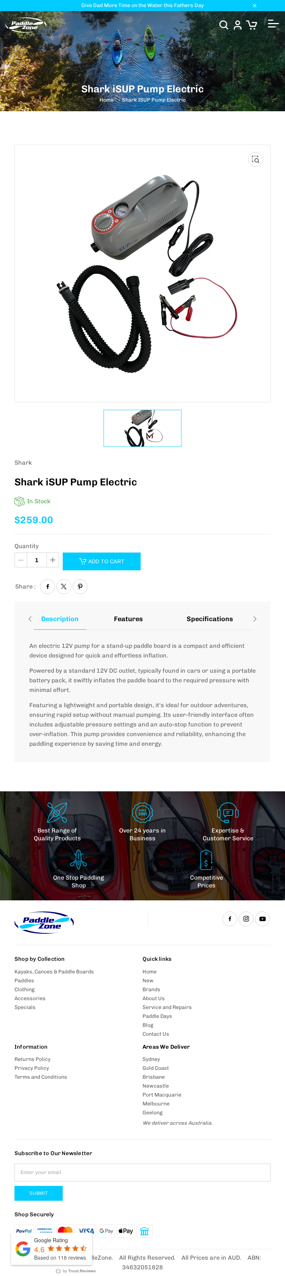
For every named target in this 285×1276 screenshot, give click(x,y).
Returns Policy (32, 1059)
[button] (223, 25)
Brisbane (153, 1077)
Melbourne (156, 1104)
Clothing (24, 989)
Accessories (30, 998)
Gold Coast (155, 1068)
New (148, 980)
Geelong (152, 1113)
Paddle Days (157, 1016)
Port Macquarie (161, 1095)
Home (106, 100)
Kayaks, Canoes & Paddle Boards (54, 972)
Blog (147, 1025)
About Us (153, 998)
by (79, 1271)
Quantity (26, 546)
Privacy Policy (31, 1068)
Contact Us (155, 1034)
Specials (25, 1007)
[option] (142, 428)
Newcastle (155, 1086)
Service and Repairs (167, 1007)
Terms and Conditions (40, 1077)
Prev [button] (30, 617)
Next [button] (255, 617)
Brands (151, 989)
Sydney (151, 1059)
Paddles (24, 980)
